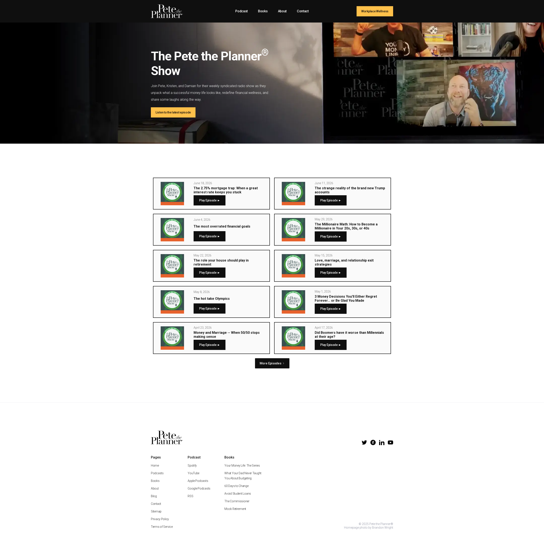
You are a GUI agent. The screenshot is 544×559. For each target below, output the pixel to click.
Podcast (241, 11)
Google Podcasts (199, 488)
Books (263, 11)
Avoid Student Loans (237, 493)
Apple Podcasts (198, 481)
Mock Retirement (235, 509)
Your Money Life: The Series (242, 465)
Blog (154, 496)
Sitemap (156, 511)
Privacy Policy (160, 519)
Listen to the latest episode (173, 112)
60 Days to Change (236, 486)
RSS (190, 496)
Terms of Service (162, 526)
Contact (303, 11)
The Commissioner (236, 501)
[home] (167, 11)
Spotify (192, 465)
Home (155, 465)
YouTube (193, 473)
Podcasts (157, 473)
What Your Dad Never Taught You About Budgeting (242, 475)
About (282, 11)
